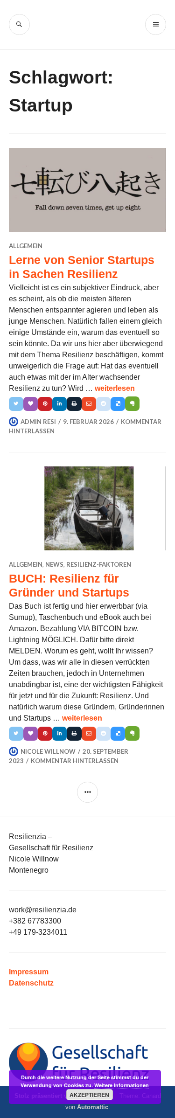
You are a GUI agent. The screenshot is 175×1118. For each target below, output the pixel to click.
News (54, 564)
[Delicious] (118, 404)
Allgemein (25, 246)
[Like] (30, 404)
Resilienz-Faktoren (98, 564)
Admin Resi (38, 421)
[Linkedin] (59, 404)
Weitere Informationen (121, 1085)
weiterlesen (115, 388)
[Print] (74, 404)
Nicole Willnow (48, 751)
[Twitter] (16, 404)
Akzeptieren (89, 1094)
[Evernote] (132, 403)
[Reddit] (103, 404)
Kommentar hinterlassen (75, 760)
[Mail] (89, 404)
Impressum (29, 972)
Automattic (92, 1107)
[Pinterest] (45, 404)
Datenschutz (31, 983)
